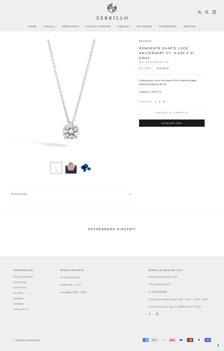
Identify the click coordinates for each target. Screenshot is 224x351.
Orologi (124, 26)
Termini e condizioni (23, 276)
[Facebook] (155, 102)
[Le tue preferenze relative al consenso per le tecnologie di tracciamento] (218, 345)
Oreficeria (70, 26)
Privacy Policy (20, 282)
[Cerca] (207, 12)
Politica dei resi (20, 309)
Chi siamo (18, 293)
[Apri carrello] (214, 12)
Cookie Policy (20, 287)
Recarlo (145, 41)
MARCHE (189, 26)
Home (33, 26)
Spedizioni (19, 194)
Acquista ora (172, 123)
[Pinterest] (164, 102)
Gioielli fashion (98, 26)
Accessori (144, 26)
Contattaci (18, 303)
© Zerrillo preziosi (26, 340)
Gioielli (49, 26)
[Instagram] (157, 314)
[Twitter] (160, 102)
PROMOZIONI (168, 26)
